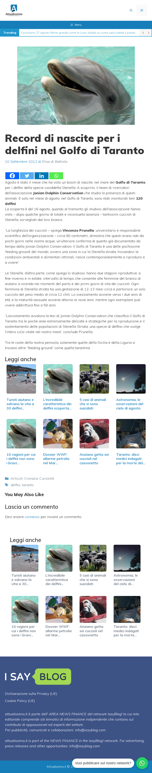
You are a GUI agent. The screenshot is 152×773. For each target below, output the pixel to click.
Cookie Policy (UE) (20, 700)
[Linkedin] (41, 175)
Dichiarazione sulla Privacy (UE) (31, 693)
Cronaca (31, 478)
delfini (15, 485)
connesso (32, 516)
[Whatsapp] (56, 175)
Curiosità (46, 478)
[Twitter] (27, 175)
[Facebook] (12, 175)
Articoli (17, 478)
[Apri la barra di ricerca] (131, 10)
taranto (28, 485)
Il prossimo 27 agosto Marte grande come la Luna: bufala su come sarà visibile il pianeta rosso (79, 32)
